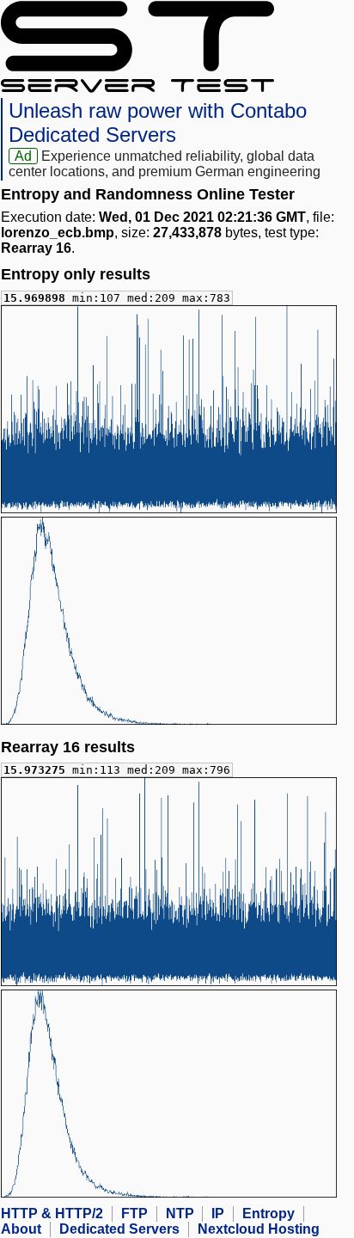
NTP (180, 1213)
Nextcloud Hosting (259, 1229)
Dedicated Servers (119, 1229)
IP (217, 1213)
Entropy (268, 1213)
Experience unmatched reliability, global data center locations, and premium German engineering (164, 164)
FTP (134, 1213)
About (21, 1229)
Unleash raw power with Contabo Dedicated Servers (158, 122)
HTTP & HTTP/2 (52, 1213)
